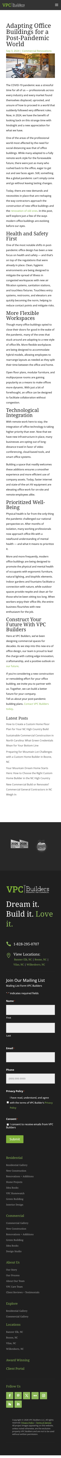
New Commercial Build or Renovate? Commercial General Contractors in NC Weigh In (29, 789)
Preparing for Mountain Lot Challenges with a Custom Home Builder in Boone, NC (29, 757)
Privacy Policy (27, 1422)
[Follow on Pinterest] (18, 1395)
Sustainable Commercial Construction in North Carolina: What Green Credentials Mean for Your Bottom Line (30, 740)
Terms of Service (43, 1422)
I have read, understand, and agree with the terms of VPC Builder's (31, 1102)
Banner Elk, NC (22, 959)
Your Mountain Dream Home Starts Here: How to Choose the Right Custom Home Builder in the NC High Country (29, 773)
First (8, 1017)
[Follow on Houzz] (9, 1404)
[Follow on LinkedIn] (18, 1404)
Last (8, 1035)
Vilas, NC (18, 964)
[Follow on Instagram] (43, 1395)
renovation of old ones (24, 211)
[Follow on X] (26, 1395)
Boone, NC (41, 959)
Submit (15, 1139)
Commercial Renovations (37, 51)
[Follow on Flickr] (35, 1395)
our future (12, 666)
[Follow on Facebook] (9, 1395)
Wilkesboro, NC (36, 964)
